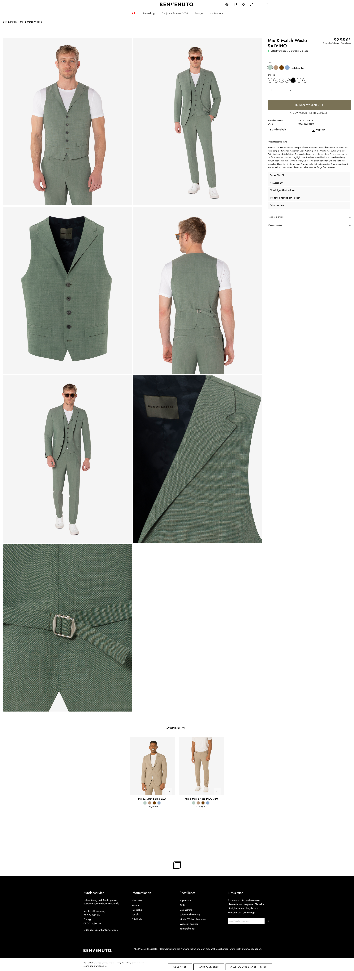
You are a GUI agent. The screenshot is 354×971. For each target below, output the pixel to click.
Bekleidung (149, 13)
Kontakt (135, 914)
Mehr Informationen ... (95, 966)
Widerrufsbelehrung (190, 914)
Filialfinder (137, 919)
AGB (182, 905)
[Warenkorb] (266, 5)
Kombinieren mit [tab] (176, 728)
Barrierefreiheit (187, 928)
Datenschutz (186, 910)
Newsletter (137, 900)
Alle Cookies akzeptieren (249, 967)
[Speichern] (267, 921)
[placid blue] (287, 67)
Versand (136, 905)
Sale (133, 13)
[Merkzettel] (243, 5)
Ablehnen (180, 967)
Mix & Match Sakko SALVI (152, 799)
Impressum (185, 900)
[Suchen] (235, 5)
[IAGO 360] (201, 766)
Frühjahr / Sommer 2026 (175, 13)
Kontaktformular (109, 930)
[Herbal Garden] (270, 67)
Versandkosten (188, 949)
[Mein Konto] (252, 5)
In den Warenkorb (309, 105)
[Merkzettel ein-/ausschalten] (168, 791)
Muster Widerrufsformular (193, 919)
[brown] (281, 67)
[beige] (276, 67)
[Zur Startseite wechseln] (177, 4)
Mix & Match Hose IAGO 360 (201, 799)
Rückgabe (137, 910)
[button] (309, 142)
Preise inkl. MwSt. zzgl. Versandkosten (337, 43)
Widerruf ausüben (189, 924)
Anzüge (199, 13)
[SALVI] (152, 766)
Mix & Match (216, 13)
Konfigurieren (209, 967)
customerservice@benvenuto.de (101, 903)
